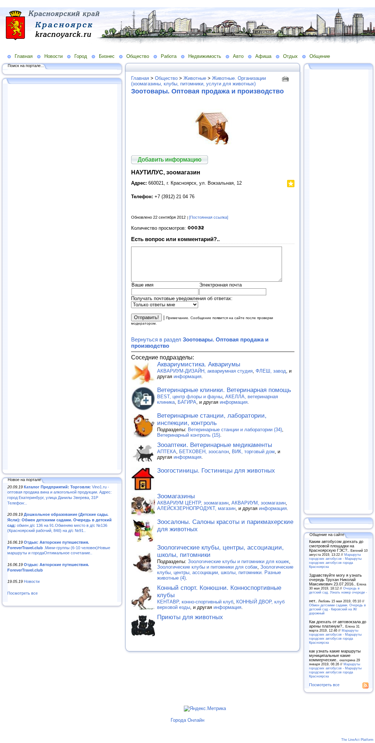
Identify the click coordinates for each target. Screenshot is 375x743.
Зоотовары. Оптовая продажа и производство (207, 91)
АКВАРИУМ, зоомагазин (258, 503)
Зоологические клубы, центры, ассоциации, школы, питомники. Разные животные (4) (225, 572)
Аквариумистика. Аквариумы (198, 364)
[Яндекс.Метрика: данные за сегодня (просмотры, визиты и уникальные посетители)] (205, 708)
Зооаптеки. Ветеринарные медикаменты (214, 444)
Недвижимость (204, 56)
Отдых (290, 56)
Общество (137, 56)
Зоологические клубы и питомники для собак (207, 567)
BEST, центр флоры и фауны (189, 396)
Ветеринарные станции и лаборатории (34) (235, 429)
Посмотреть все (22, 593)
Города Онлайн (187, 720)
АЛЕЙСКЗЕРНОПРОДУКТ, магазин (196, 508)
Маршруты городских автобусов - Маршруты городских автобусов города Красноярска (335, 560)
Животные (194, 78)
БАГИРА (187, 402)
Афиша (263, 56)
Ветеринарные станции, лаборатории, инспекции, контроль (212, 419)
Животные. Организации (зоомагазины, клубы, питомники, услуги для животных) (198, 80)
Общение (319, 56)
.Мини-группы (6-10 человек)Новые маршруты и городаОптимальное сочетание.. (58, 547)
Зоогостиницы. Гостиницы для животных (216, 470)
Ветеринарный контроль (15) (188, 435)
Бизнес (107, 56)
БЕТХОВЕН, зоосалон (204, 451)
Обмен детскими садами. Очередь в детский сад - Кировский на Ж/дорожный (337, 609)
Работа (169, 56)
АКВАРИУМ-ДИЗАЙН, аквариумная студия (205, 371)
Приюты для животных (190, 617)
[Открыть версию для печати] (286, 78)
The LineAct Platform (357, 740)
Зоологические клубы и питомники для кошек (238, 561)
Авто (238, 56)
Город (80, 56)
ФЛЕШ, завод (271, 371)
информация (187, 376)
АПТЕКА (166, 451)
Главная (24, 56)
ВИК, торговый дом (253, 451)
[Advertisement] (62, 277)
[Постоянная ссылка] (208, 217)
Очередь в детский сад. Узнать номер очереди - (338, 590)
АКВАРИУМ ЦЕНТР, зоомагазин (193, 503)
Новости (53, 56)
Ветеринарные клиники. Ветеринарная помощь (224, 390)
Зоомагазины (176, 496)
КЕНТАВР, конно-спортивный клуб (195, 602)
